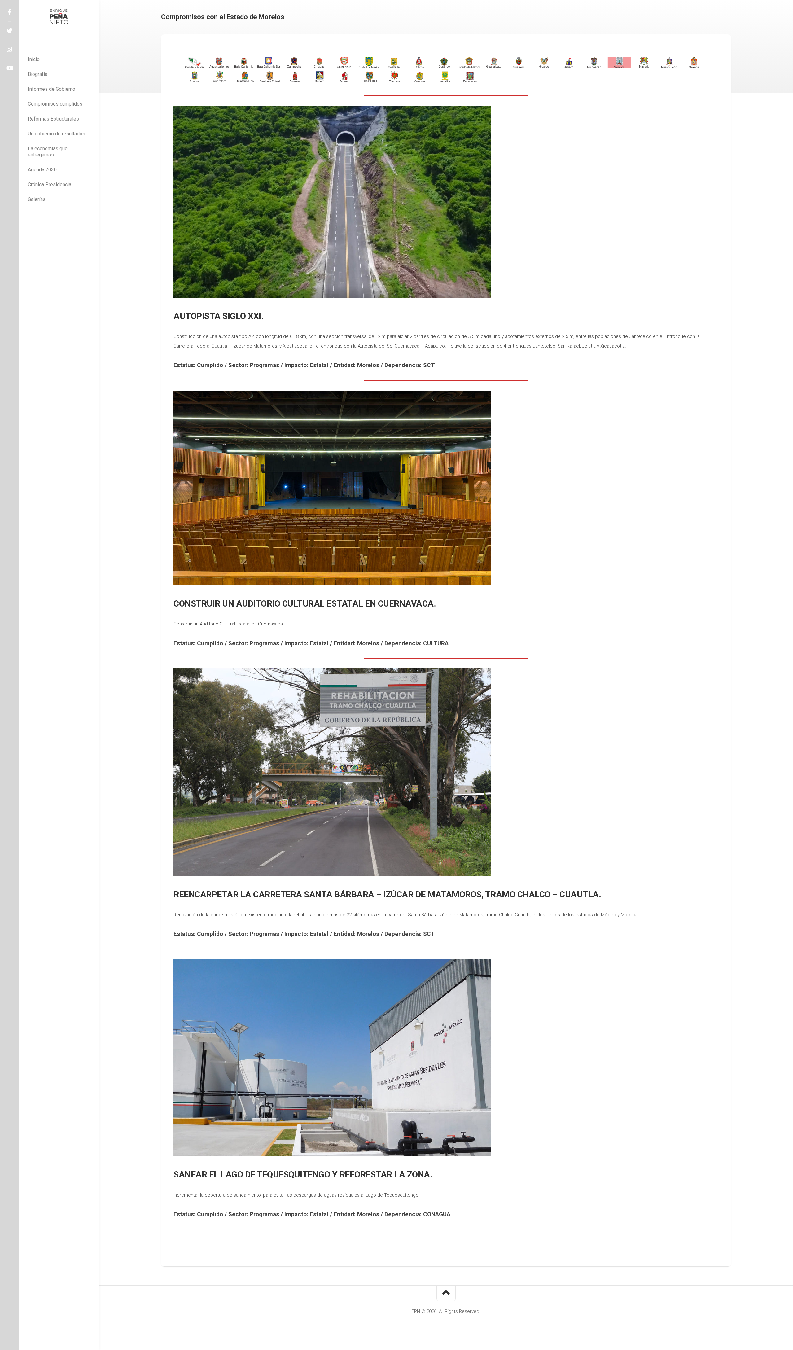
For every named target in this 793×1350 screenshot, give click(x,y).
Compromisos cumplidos (55, 104)
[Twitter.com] (9, 31)
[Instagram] (9, 49)
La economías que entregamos (48, 152)
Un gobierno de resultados (56, 134)
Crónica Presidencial (50, 184)
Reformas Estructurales (53, 119)
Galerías (37, 199)
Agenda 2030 (42, 170)
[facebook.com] (9, 12)
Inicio (34, 59)
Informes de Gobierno (51, 89)
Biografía (37, 74)
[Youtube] (9, 68)
